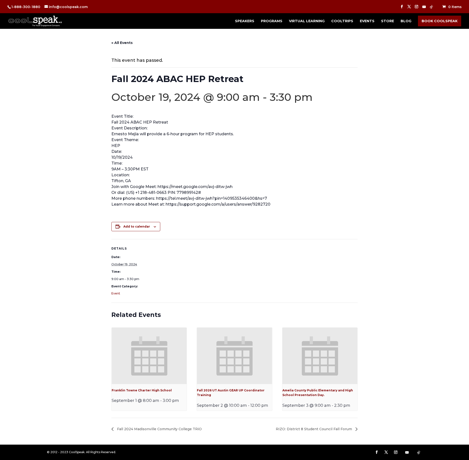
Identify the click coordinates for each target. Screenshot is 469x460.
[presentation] (149, 356)
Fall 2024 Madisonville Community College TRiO (159, 429)
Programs (271, 21)
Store (387, 21)
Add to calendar (136, 226)
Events (367, 21)
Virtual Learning (307, 21)
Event (115, 293)
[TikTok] (431, 8)
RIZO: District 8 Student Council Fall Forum (314, 429)
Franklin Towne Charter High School (142, 390)
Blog (406, 21)
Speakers (244, 21)
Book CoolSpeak (440, 21)
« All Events (122, 43)
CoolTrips (342, 21)
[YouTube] (424, 8)
